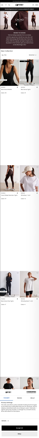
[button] (14, 83)
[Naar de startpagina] (20, 5)
